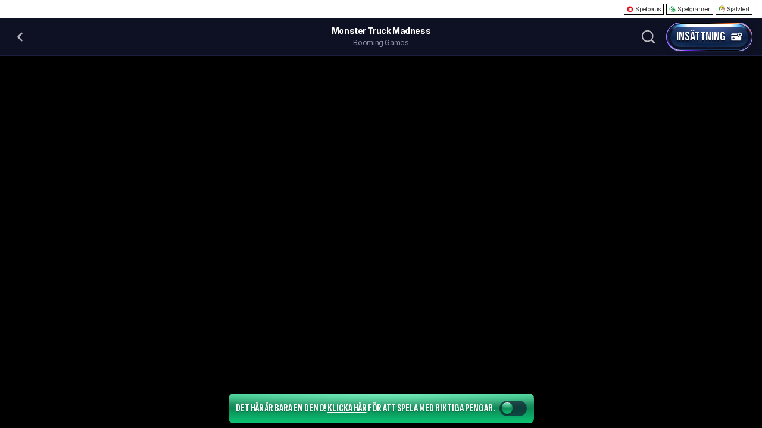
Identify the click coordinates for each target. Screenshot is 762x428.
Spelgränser (693, 8)
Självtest (738, 8)
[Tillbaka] (20, 37)
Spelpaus (648, 8)
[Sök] (648, 37)
